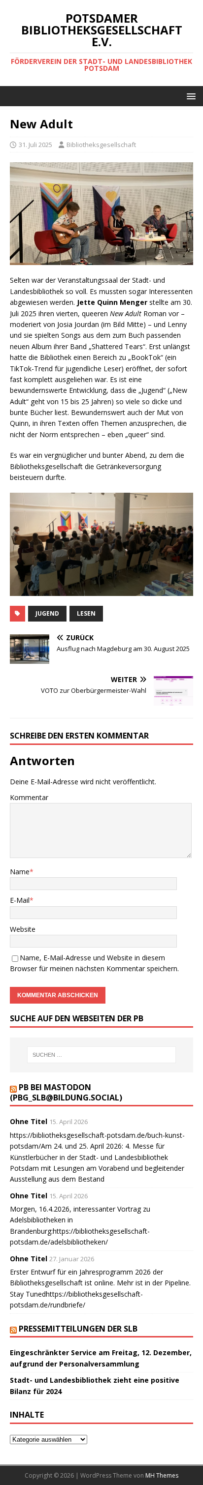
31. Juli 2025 (35, 144)
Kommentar (29, 797)
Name (20, 871)
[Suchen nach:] (101, 1054)
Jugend (47, 613)
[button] (189, 96)
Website (22, 929)
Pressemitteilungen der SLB (78, 1328)
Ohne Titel (28, 1121)
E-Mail (20, 900)
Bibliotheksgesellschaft (101, 144)
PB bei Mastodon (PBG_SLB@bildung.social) (66, 1092)
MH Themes (161, 1475)
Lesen (86, 613)
